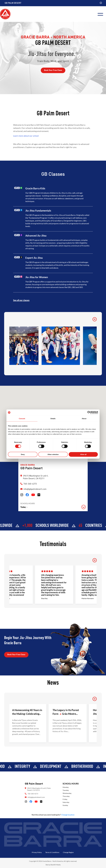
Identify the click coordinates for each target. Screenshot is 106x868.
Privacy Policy (37, 852)
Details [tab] (53, 418)
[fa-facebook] (31, 801)
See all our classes (21, 300)
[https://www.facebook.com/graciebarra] (27, 494)
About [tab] (84, 418)
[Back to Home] (5, 14)
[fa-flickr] (41, 801)
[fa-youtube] (36, 801)
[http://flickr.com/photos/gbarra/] (38, 494)
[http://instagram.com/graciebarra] (21, 494)
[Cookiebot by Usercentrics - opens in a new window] (89, 412)
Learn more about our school (26, 135)
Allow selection (53, 454)
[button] (53, 507)
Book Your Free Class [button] (53, 70)
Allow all (83, 454)
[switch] (41, 446)
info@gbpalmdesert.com (34, 489)
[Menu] (101, 14)
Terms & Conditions (52, 852)
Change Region (68, 852)
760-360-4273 (33, 794)
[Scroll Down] (101, 3)
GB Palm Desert (13, 3)
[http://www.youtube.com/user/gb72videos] (33, 494)
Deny (23, 454)
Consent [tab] (22, 418)
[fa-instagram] (26, 801)
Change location (67, 815)
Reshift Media (56, 865)
